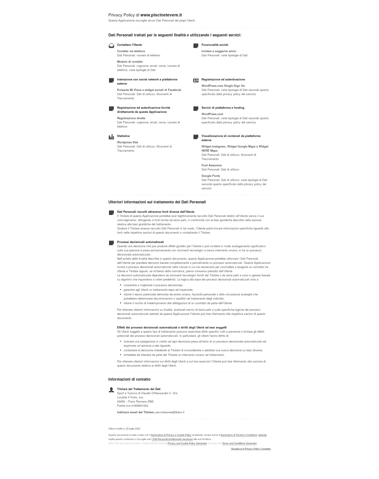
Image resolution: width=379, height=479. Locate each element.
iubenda (262, 434)
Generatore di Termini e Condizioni (238, 434)
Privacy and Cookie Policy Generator (187, 443)
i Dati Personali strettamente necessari (172, 439)
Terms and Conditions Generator (239, 443)
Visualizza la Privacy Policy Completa (251, 448)
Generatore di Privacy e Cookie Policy (171, 434)
